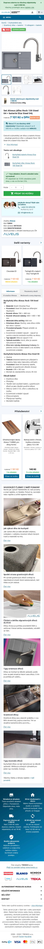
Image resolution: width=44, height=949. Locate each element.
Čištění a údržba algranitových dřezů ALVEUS (20, 621)
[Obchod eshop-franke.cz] (8, 873)
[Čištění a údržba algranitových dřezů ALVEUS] (22, 604)
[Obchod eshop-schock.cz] (35, 873)
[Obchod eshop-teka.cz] (35, 879)
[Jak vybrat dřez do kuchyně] (22, 512)
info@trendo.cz (27, 213)
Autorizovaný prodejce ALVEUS (16, 887)
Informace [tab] (10, 291)
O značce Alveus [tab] (10, 295)
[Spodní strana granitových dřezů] (22, 558)
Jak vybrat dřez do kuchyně (16, 528)
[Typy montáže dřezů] (22, 744)
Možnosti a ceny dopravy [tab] (31, 295)
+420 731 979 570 (28, 207)
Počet (6, 187)
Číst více (7, 541)
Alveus (12, 221)
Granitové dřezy (11, 714)
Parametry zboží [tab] (31, 291)
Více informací (12, 145)
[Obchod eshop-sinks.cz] (8, 878)
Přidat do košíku (22, 193)
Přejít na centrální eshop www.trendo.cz (22, 867)
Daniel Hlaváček (25, 937)
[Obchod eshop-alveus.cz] (22, 878)
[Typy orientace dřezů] (22, 652)
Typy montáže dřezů (13, 761)
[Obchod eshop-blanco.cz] (22, 873)
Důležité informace (11, 891)
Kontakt (6, 899)
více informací (37, 906)
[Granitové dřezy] (22, 698)
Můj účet (6, 895)
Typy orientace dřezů (13, 668)
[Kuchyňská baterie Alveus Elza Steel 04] (7, 156)
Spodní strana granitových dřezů (19, 574)
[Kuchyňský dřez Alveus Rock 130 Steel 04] (7, 164)
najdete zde (29, 7)
